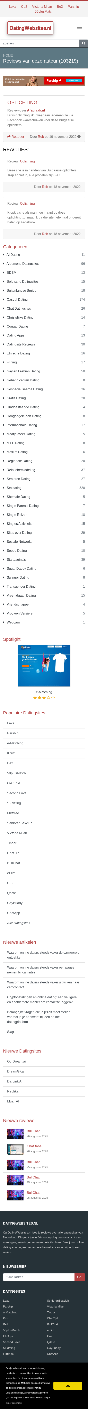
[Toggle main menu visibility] (80, 28)
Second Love (16, 793)
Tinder (11, 843)
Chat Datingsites (18, 308)
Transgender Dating (21, 586)
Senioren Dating (18, 479)
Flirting (11, 362)
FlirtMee (13, 813)
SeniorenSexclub (19, 823)
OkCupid (13, 783)
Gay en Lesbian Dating (23, 371)
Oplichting (27, 161)
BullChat (13, 863)
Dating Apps (15, 335)
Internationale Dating (21, 425)
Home (8, 55)
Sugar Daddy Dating (21, 568)
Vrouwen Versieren (20, 613)
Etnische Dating (18, 353)
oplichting (22, 102)
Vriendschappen (18, 604)
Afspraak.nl (36, 110)
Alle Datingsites (18, 923)
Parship (73, 6)
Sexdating (13, 488)
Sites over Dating (19, 532)
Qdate (11, 893)
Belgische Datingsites (22, 281)
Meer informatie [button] (14, 1403)
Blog (10, 1032)
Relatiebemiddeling (20, 470)
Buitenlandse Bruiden (22, 290)
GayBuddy (15, 903)
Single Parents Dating (22, 506)
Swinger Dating (17, 577)
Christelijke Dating (20, 317)
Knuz (11, 753)
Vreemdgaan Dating (21, 595)
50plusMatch (44, 11)
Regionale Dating (19, 461)
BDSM (11, 272)
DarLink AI (14, 1081)
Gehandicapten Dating (22, 380)
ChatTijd (13, 853)
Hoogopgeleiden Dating (24, 416)
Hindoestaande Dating (22, 407)
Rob (41, 136)
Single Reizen (16, 514)
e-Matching (15, 743)
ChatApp (13, 913)
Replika (12, 1091)
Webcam (13, 622)
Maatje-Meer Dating (20, 434)
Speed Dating (16, 550)
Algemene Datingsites (22, 263)
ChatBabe (34, 1146)
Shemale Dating (18, 497)
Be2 (60, 6)
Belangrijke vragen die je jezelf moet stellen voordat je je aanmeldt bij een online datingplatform (38, 1017)
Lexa (12, 6)
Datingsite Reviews (20, 344)
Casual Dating (17, 299)
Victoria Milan (42, 6)
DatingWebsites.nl (30, 28)
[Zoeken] (83, 43)
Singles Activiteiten (20, 523)
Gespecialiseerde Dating (24, 389)
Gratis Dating (16, 398)
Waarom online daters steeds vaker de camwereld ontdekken (43, 955)
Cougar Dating (17, 326)
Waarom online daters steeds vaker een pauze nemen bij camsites (40, 970)
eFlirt (11, 873)
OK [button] (68, 1385)
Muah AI (13, 1101)
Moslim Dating (17, 452)
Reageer (17, 136)
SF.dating (14, 803)
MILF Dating (15, 443)
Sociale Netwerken (20, 541)
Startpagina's (16, 559)
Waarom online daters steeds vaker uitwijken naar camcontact (43, 985)
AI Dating (13, 254)
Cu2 (24, 6)
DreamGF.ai (16, 1071)
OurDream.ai (16, 1061)
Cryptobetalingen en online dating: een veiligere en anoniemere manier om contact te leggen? (42, 999)
